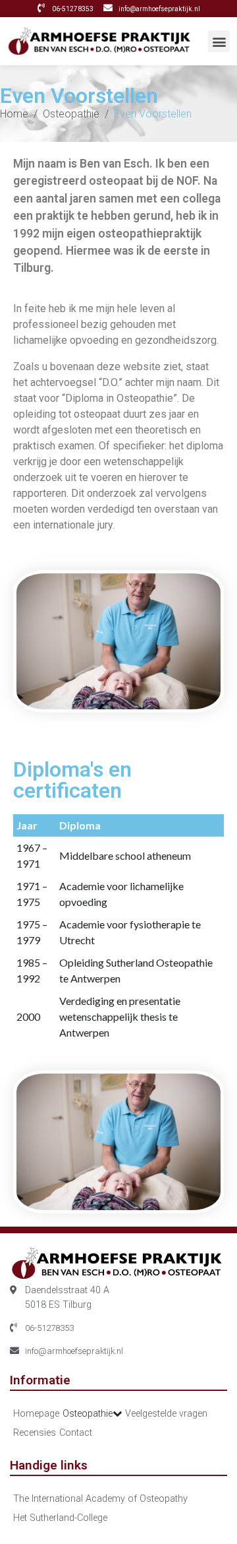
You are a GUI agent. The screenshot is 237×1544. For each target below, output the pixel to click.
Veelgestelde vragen (166, 1413)
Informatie (40, 1380)
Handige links (49, 1465)
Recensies (34, 1432)
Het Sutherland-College (60, 1518)
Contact (75, 1432)
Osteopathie (88, 1413)
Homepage (36, 1413)
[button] (219, 41)
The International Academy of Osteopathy (100, 1498)
